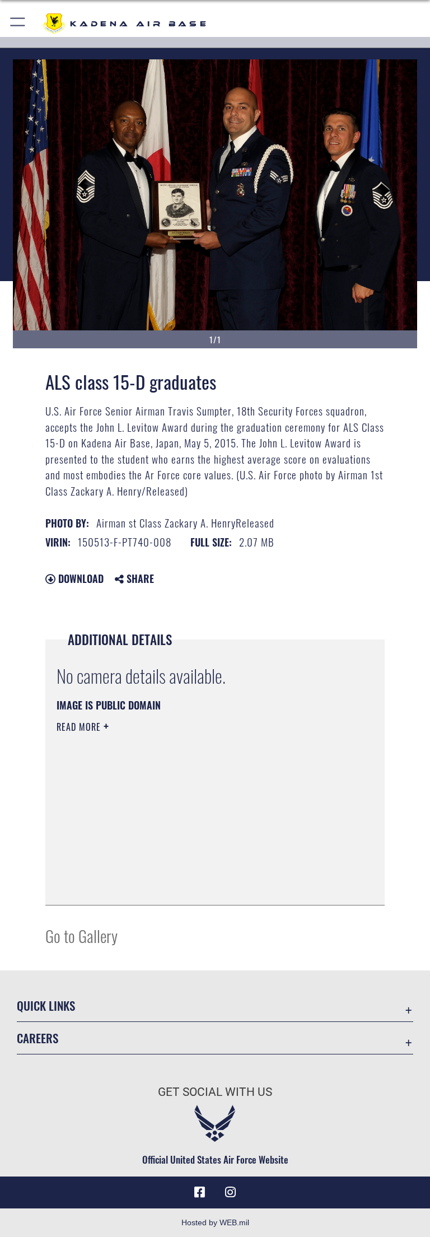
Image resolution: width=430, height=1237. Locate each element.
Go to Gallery (81, 935)
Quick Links (46, 1005)
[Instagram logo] (230, 1192)
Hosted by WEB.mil (215, 1222)
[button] (18, 24)
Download (79, 578)
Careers (37, 1038)
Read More (80, 727)
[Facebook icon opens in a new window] (199, 1192)
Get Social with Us (215, 1092)
